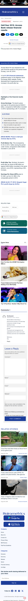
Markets (3, 559)
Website (7, 394)
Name (7, 378)
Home (2, 18)
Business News (8, 18)
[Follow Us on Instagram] (19, 591)
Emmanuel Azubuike (22, 501)
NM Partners (4, 543)
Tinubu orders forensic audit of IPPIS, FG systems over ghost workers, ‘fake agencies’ (13, 473)
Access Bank (5, 207)
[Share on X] (3, 34)
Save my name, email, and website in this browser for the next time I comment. (15, 404)
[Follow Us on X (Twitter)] (22, 591)
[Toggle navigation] (23, 12)
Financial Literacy (5, 564)
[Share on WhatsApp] (17, 34)
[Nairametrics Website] (10, 12)
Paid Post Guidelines (6, 545)
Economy (3, 556)
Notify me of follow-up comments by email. (14, 412)
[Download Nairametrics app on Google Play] (14, 518)
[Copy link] (21, 34)
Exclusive (3, 554)
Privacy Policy (4, 540)
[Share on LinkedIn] (12, 34)
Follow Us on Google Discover (17, 43)
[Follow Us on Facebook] (12, 591)
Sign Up (14, 583)
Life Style (3, 567)
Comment (8, 357)
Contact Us (3, 537)
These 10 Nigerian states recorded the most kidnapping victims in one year (13, 497)
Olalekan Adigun (23, 477)
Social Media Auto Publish (8, 600)
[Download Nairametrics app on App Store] (14, 524)
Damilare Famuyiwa (14, 39)
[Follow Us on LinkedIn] (16, 591)
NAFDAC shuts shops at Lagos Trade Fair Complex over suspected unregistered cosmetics (14, 129)
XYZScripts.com (22, 600)
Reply (8, 341)
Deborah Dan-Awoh (23, 453)
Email (7, 386)
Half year (14, 207)
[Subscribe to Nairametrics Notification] (24, 598)
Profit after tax (5, 211)
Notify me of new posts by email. (15, 415)
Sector (2, 562)
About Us (3, 535)
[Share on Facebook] (7, 34)
